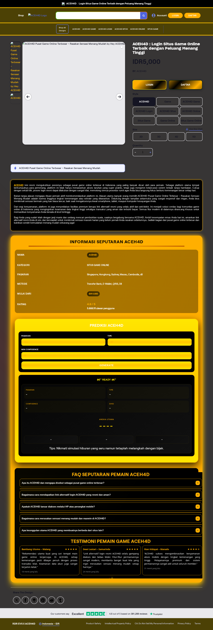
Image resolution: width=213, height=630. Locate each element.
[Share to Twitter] (16, 600)
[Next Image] (119, 96)
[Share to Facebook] (25, 600)
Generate (106, 365)
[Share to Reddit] (51, 600)
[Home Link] (37, 15)
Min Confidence (30, 349)
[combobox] (98, 15)
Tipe (110, 336)
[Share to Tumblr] (60, 600)
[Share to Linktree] (34, 600)
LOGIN (175, 15)
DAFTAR (192, 15)
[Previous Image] (28, 96)
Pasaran (26, 336)
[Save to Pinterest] (43, 600)
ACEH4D (18, 185)
